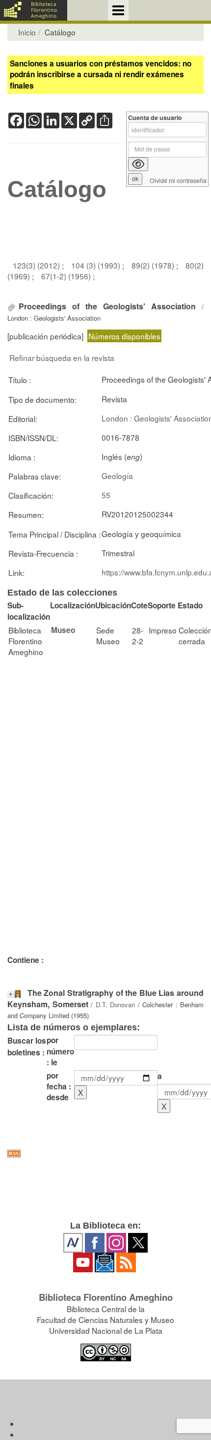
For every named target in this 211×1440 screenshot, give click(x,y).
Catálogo (56, 189)
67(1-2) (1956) (67, 275)
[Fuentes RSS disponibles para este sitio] (105, 1153)
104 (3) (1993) (96, 265)
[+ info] (10, 994)
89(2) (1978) (154, 265)
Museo (63, 630)
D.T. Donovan (115, 1004)
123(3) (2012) (37, 265)
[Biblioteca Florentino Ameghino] (33, 10)
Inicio (27, 32)
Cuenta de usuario (155, 118)
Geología (117, 475)
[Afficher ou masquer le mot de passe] (138, 164)
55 (106, 494)
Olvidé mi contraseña (178, 181)
